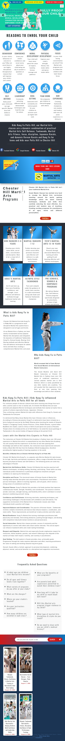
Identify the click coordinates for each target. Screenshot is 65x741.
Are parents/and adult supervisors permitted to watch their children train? (49, 583)
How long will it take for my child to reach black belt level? (47, 594)
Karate (18, 340)
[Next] (62, 15)
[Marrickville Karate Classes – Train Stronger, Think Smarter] (26, 660)
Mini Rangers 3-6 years (13, 242)
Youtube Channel (40, 151)
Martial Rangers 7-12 (32, 242)
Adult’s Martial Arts (13, 280)
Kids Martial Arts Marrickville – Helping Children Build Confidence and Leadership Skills (10, 726)
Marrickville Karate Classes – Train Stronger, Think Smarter (26, 678)
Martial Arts (15, 325)
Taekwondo (26, 338)
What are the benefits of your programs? (47, 574)
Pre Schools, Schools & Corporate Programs (52, 282)
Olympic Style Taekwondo (32, 280)
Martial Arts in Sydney (15, 331)
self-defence (11, 344)
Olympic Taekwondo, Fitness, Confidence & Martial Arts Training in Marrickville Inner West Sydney (10, 681)
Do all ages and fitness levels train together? (17, 580)
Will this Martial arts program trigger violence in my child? (49, 605)
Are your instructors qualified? (15, 607)
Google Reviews (24, 151)
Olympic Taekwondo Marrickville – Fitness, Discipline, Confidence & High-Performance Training (26, 726)
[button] (17, 573)
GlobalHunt (39, 737)
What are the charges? (16, 594)
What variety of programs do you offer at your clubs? (18, 588)
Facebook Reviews (9, 151)
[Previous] (3, 15)
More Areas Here (44, 736)
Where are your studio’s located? (17, 600)
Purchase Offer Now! (34, 2)
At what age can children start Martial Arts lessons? (18, 573)
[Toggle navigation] (62, 6)
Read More (45, 218)
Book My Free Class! (54, 2)
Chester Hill (55, 151)
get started (14, 26)
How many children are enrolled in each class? (17, 614)
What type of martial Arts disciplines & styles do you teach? (49, 616)
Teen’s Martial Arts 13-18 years (52, 242)
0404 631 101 (16, 2)
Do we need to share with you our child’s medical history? (48, 627)
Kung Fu (6, 340)
